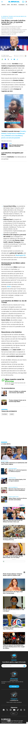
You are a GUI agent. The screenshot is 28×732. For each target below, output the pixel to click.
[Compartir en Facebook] (5, 59)
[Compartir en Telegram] (11, 59)
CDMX (8, 4)
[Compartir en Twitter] (8, 59)
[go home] (14, 719)
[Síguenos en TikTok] (17, 710)
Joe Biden (10, 18)
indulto (11, 414)
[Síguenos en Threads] (21, 710)
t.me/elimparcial (14, 700)
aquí (12, 384)
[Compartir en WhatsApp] (2, 59)
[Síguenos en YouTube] (14, 710)
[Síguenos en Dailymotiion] (24, 710)
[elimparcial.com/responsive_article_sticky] (27, 723)
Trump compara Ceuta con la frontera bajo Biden (17, 401)
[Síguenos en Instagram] (10, 710)
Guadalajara (21, 4)
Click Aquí (14, 686)
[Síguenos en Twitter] (7, 710)
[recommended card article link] (4, 146)
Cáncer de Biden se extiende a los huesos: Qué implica (17, 392)
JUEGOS (4, 4)
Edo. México (14, 4)
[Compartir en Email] (14, 59)
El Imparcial (4, 16)
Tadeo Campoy (6, 55)
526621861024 (14, 680)
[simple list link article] (14, 453)
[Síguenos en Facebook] (4, 710)
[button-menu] (2, 1)
